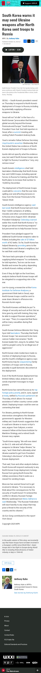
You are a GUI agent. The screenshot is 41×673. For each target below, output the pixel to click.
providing (22, 245)
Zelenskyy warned (29, 220)
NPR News (8, 563)
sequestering (25, 362)
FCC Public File (9, 640)
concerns (17, 191)
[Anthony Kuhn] (7, 582)
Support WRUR (31, 3)
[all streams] (38, 670)
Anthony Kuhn (14, 38)
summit (17, 132)
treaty (6, 396)
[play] (3, 670)
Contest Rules (9, 635)
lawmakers (15, 333)
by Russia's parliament (25, 396)
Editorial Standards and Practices (15, 644)
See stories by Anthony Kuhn (26, 593)
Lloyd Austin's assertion (12, 143)
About (6, 625)
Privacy (6, 621)
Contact (7, 630)
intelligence (20, 168)
